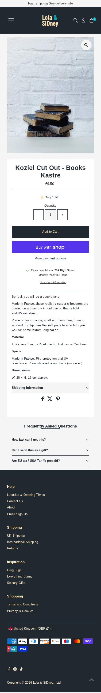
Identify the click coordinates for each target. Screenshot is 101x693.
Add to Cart (50, 231)
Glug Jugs (14, 570)
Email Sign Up (17, 514)
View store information (53, 282)
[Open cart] (91, 20)
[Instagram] (15, 669)
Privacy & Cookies (20, 611)
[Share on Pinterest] (58, 400)
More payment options (50, 258)
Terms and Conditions (22, 604)
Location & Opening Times (26, 495)
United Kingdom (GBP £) (31, 628)
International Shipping (22, 542)
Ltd (58, 682)
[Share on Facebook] (43, 400)
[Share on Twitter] (50, 400)
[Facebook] (9, 669)
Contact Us (15, 501)
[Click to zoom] (86, 45)
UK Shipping (16, 535)
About (11, 507)
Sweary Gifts (16, 583)
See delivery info (61, 3)
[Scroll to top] (91, 680)
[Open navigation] (11, 20)
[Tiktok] (21, 669)
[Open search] (76, 20)
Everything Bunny (19, 576)
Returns (12, 548)
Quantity (50, 205)
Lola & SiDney (43, 682)
